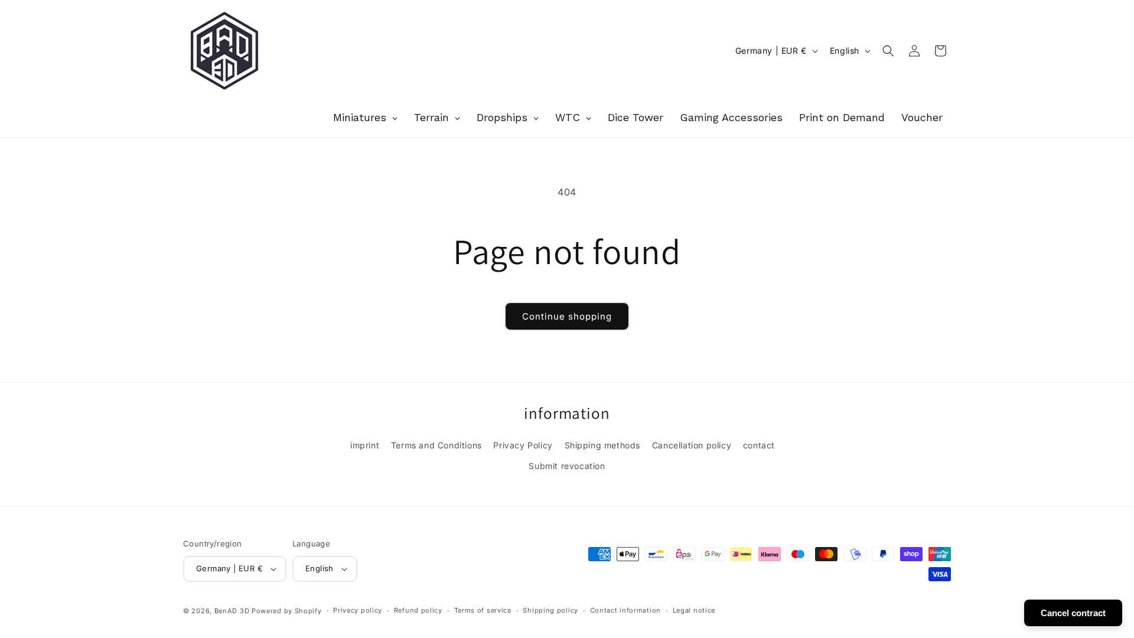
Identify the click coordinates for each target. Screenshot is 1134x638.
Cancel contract (1073, 613)
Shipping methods (603, 445)
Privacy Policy (522, 445)
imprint (364, 445)
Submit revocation (567, 466)
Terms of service (482, 610)
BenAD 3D (232, 611)
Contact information (625, 610)
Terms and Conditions (436, 445)
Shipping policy (550, 610)
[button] (888, 51)
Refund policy (418, 610)
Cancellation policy (691, 445)
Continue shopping (567, 316)
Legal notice (694, 610)
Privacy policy (357, 610)
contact (759, 445)
